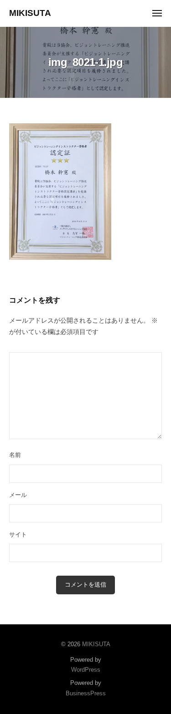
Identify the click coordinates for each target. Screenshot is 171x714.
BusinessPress (86, 693)
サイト (18, 534)
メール (18, 494)
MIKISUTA (30, 13)
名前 (15, 454)
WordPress (85, 669)
